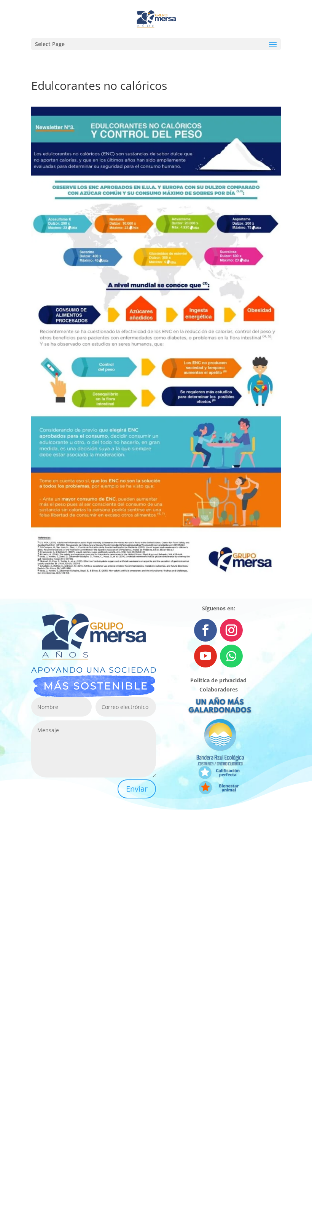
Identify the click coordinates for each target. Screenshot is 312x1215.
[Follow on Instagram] (231, 630)
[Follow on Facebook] (205, 630)
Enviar (137, 789)
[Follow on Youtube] (205, 656)
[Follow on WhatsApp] (231, 656)
